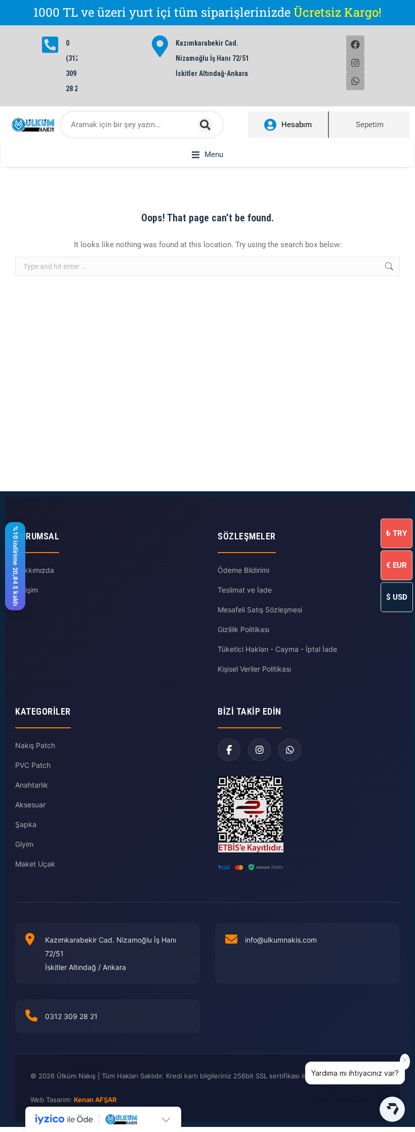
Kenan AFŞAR (95, 1100)
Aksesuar (30, 804)
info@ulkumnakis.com (281, 939)
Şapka (25, 824)
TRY (396, 532)
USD (396, 596)
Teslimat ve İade (245, 589)
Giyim (24, 844)
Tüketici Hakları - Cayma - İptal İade (277, 649)
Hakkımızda (34, 570)
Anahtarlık (31, 784)
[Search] (205, 124)
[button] (207, 155)
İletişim (26, 589)
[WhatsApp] (289, 749)
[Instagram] (355, 63)
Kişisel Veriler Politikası (254, 669)
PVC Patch (33, 765)
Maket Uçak (35, 864)
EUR (396, 564)
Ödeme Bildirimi (243, 570)
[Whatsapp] (355, 81)
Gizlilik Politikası (243, 629)
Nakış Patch (35, 745)
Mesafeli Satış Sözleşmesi (260, 609)
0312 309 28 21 (71, 1016)
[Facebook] (355, 44)
